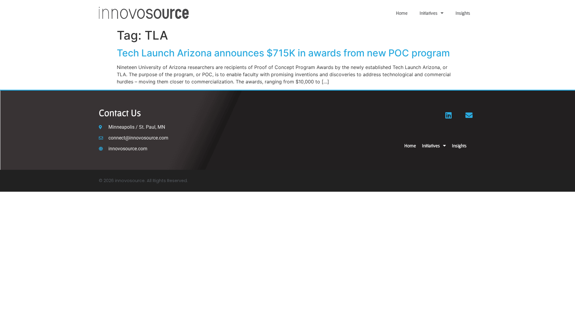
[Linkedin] (448, 115)
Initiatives (429, 13)
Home (402, 13)
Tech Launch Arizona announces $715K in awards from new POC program (283, 53)
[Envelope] (469, 115)
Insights (463, 13)
